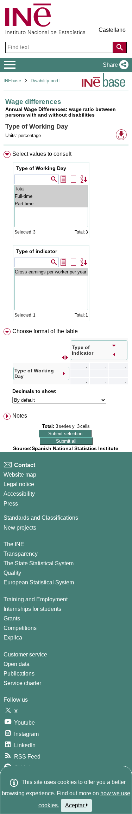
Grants (12, 618)
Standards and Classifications (41, 518)
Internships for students (32, 609)
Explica (13, 638)
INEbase (12, 80)
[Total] (51, 189)
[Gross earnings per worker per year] (51, 272)
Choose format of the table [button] (45, 331)
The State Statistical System (39, 563)
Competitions (20, 628)
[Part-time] (51, 203)
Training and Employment (36, 599)
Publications (19, 674)
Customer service (25, 654)
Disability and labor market (58, 80)
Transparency (21, 554)
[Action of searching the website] (120, 47)
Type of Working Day (41, 168)
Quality (12, 573)
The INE (14, 544)
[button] (114, 65)
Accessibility (19, 494)
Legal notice (19, 484)
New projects (20, 528)
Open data (17, 664)
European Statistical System (39, 582)
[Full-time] (51, 196)
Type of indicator (36, 251)
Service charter (22, 683)
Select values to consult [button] (41, 154)
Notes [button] (19, 416)
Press (11, 504)
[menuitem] (66, 237)
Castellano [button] (112, 30)
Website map (20, 475)
